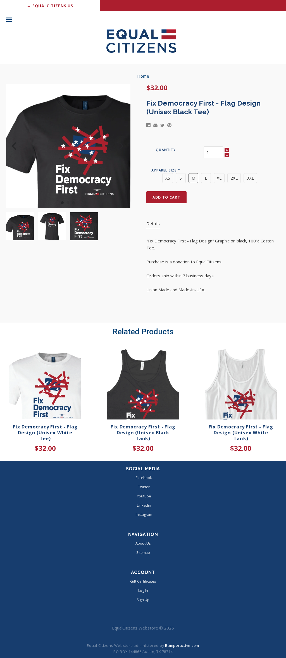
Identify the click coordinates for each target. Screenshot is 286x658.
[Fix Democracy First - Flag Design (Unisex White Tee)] (45, 383)
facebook (144, 477)
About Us (143, 543)
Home (143, 76)
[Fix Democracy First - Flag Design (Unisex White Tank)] (241, 383)
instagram (144, 514)
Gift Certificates (143, 581)
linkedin (144, 505)
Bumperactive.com (182, 645)
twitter (144, 486)
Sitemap (143, 552)
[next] (121, 146)
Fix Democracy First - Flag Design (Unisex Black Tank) (143, 432)
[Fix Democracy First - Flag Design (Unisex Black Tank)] (143, 383)
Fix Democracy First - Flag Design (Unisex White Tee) (45, 432)
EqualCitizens (208, 261)
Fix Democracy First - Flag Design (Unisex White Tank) (241, 432)
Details (153, 223)
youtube (144, 496)
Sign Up (143, 599)
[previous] (14, 146)
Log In (143, 590)
